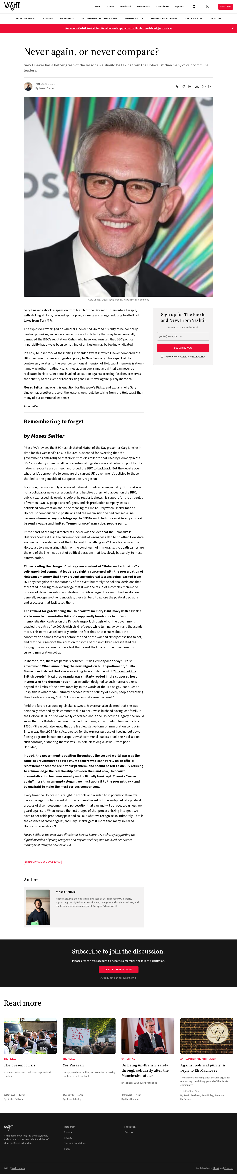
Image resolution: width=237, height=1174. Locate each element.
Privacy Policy (198, 356)
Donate (68, 1132)
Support (179, 7)
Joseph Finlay (73, 1099)
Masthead (125, 7)
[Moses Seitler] (28, 86)
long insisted (100, 339)
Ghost (216, 1168)
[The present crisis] (30, 1036)
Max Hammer (132, 1099)
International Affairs (164, 19)
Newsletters (144, 7)
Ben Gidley (207, 1095)
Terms (184, 356)
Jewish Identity (134, 19)
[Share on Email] (210, 86)
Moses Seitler (47, 88)
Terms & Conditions (75, 1143)
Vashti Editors (15, 1099)
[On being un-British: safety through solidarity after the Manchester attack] (147, 1036)
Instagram (69, 1127)
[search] (194, 7)
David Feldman (192, 1095)
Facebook (130, 1127)
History (216, 19)
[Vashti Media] (12, 6)
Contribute (162, 7)
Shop (67, 1149)
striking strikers (41, 315)
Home (98, 7)
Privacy (68, 1138)
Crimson (228, 1168)
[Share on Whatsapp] (204, 86)
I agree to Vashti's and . (185, 356)
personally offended (37, 711)
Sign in (132, 978)
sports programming (80, 315)
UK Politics (67, 19)
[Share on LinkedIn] (190, 86)
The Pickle (10, 1059)
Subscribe (225, 6)
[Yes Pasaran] (89, 1036)
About (110, 7)
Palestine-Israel (26, 19)
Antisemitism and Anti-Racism (99, 19)
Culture (48, 19)
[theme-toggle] (208, 7)
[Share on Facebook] (184, 86)
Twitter (128, 1132)
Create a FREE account (119, 969)
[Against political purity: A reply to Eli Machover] (206, 1036)
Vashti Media (18, 1168)
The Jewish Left (194, 19)
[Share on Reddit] (197, 86)
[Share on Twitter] (177, 86)
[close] (233, 28)
